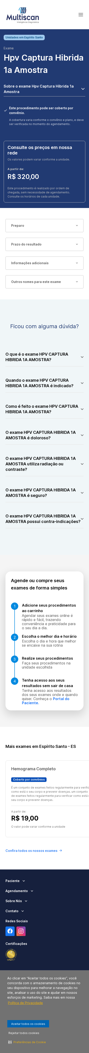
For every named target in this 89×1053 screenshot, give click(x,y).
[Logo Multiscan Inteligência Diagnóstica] (22, 14)
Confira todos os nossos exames (31, 851)
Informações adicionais (30, 263)
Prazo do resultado (26, 244)
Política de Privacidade (25, 1003)
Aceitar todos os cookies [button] (28, 1024)
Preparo (17, 225)
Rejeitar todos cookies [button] (23, 1033)
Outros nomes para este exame (36, 282)
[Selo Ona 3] (11, 955)
